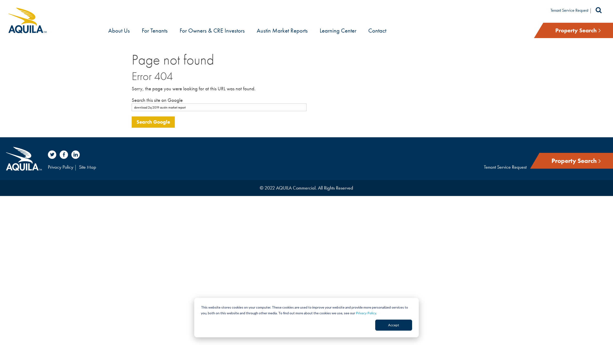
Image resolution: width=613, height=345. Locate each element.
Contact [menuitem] (377, 30)
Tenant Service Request (569, 10)
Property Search (576, 30)
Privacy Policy (366, 313)
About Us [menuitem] (119, 30)
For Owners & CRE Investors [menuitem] (212, 30)
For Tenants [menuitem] (155, 30)
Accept (393, 325)
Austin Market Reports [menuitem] (282, 30)
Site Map (87, 167)
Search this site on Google (157, 100)
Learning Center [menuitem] (338, 30)
